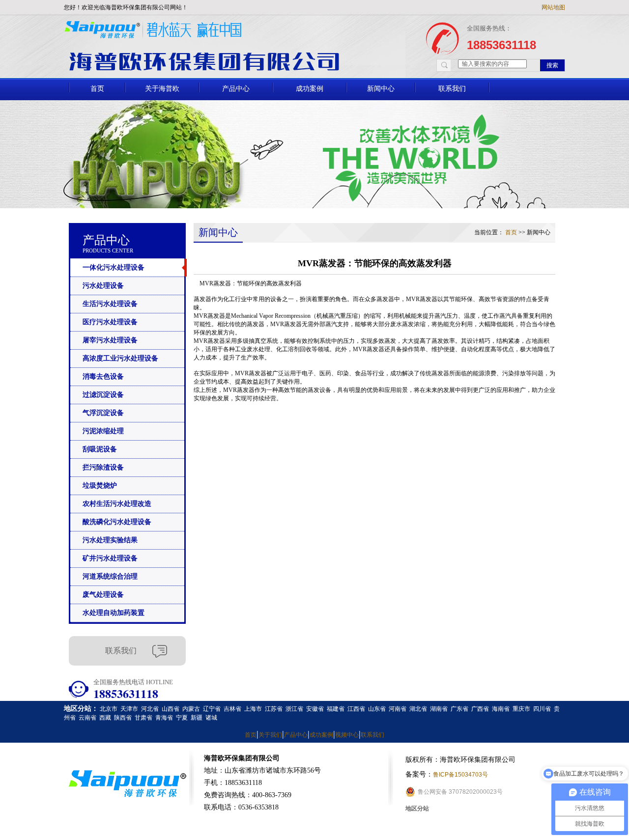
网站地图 (553, 7)
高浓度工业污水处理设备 (120, 358)
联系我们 (452, 88)
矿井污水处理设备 (110, 558)
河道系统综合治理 (110, 576)
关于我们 (270, 734)
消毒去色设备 (103, 376)
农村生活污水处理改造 (117, 503)
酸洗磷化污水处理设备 (117, 522)
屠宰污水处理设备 (110, 340)
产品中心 (236, 88)
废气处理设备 (103, 594)
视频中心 (347, 734)
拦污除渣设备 (103, 467)
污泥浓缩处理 (103, 431)
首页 (97, 88)
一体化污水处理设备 (113, 267)
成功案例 (309, 88)
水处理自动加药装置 (113, 612)
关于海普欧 (162, 88)
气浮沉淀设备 (103, 413)
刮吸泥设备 (100, 449)
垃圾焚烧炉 (100, 485)
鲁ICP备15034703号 (460, 774)
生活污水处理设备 (110, 303)
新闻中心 (381, 88)
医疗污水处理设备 (110, 322)
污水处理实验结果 (110, 540)
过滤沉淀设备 (103, 394)
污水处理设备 (103, 285)
